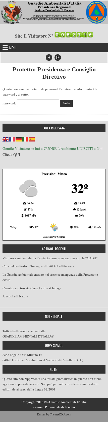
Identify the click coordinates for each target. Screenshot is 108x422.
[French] (12, 138)
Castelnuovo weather (54, 236)
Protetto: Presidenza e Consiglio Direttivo (54, 73)
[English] (6, 138)
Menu (12, 47)
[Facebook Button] (49, 57)
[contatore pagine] (74, 36)
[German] (19, 138)
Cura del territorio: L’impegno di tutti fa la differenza (38, 266)
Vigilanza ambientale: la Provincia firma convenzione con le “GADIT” (50, 258)
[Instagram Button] (58, 57)
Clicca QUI (11, 154)
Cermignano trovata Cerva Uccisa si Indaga (32, 288)
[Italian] (25, 138)
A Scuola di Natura (15, 296)
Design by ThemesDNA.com (54, 414)
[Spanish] (32, 138)
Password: (10, 103)
